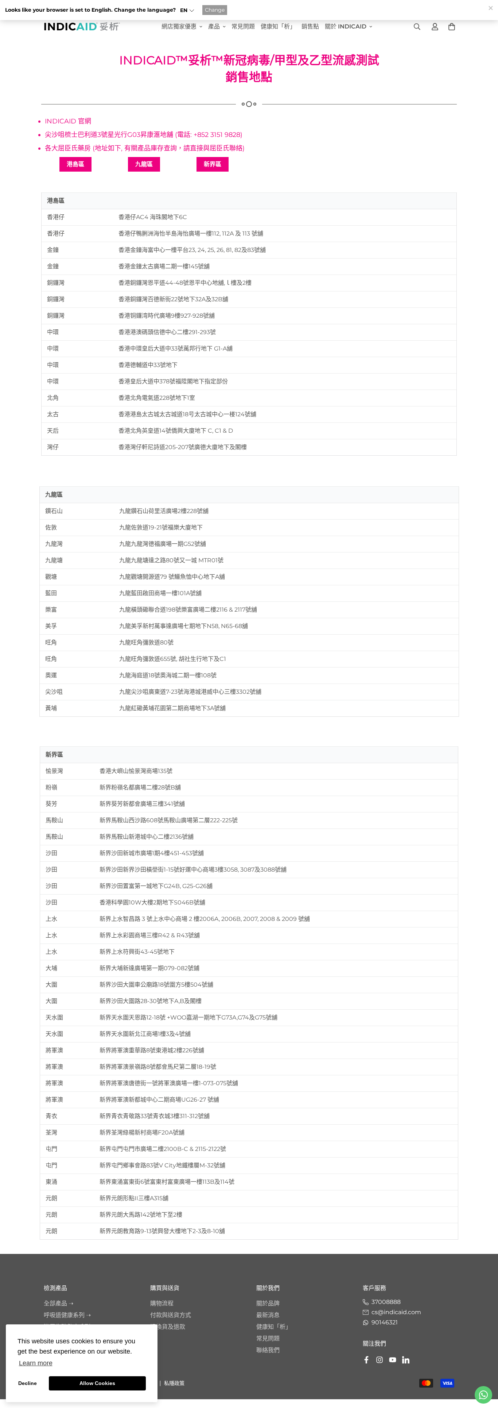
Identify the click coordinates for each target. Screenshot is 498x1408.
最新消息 (268, 1315)
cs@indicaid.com (396, 1312)
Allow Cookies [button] (97, 1383)
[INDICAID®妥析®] (82, 26)
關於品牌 (268, 1303)
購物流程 (162, 1303)
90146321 (384, 1322)
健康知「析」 (278, 26)
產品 (214, 26)
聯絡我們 (268, 1350)
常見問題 (243, 26)
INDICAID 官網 (68, 121)
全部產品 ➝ (58, 1303)
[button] (187, 10)
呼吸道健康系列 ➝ (67, 1315)
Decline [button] (27, 1383)
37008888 (386, 1301)
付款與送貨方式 (170, 1315)
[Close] (490, 7)
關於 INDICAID (345, 26)
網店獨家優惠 (179, 26)
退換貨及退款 (167, 1326)
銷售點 (310, 26)
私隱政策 (174, 1383)
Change (215, 10)
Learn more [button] (35, 1363)
